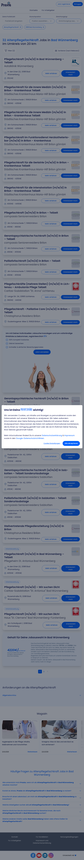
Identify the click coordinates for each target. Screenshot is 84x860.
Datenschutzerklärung (52, 435)
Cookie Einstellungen (52, 443)
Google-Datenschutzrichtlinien (30, 438)
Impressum (69, 435)
